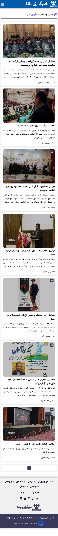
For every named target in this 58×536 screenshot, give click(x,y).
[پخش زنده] (9, 4)
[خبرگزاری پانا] (41, 4)
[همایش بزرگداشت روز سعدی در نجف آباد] (29, 105)
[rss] (36, 498)
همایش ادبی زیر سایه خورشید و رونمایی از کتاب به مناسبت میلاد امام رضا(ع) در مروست (32, 63)
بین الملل (8, 481)
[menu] (2, 4)
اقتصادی (20, 481)
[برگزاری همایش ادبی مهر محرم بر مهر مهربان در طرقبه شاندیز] (29, 231)
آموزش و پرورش (44, 481)
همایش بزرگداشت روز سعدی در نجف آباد (36, 126)
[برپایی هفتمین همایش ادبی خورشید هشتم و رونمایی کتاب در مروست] (29, 166)
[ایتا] (21, 498)
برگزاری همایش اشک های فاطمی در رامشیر (35, 444)
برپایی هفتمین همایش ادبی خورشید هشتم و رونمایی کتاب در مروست (30, 188)
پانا (41, 517)
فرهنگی (22, 486)
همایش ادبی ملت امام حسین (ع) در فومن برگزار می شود (30, 317)
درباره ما (22, 492)
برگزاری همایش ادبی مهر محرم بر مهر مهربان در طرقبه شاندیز (30, 253)
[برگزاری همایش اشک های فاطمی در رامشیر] (29, 424)
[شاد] (25, 498)
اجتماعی (33, 486)
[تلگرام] (32, 498)
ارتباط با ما (35, 492)
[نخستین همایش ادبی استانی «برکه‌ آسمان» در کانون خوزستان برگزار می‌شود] (29, 359)
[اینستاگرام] (28, 498)
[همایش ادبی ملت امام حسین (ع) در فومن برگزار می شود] (29, 295)
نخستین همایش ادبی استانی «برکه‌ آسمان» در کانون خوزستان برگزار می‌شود (31, 381)
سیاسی (31, 481)
